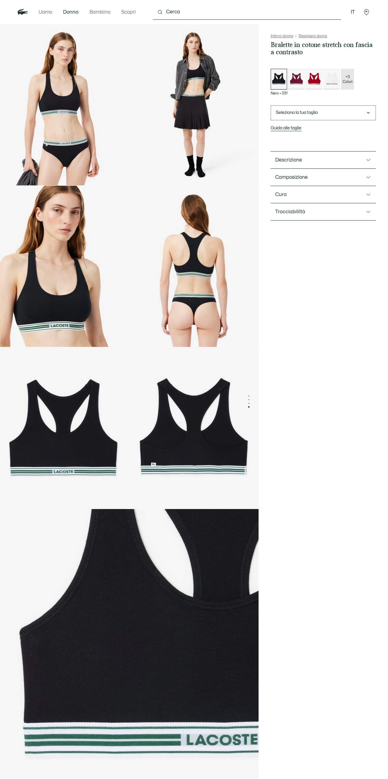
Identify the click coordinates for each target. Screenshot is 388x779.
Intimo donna (282, 36)
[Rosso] (314, 79)
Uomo (45, 12)
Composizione (291, 177)
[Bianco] (332, 79)
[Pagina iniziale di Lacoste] (22, 12)
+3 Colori (348, 79)
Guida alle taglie (286, 128)
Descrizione (288, 160)
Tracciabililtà (290, 211)
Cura (281, 194)
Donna (71, 12)
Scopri (128, 12)
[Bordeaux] (296, 79)
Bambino (99, 12)
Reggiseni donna (313, 36)
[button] (366, 12)
